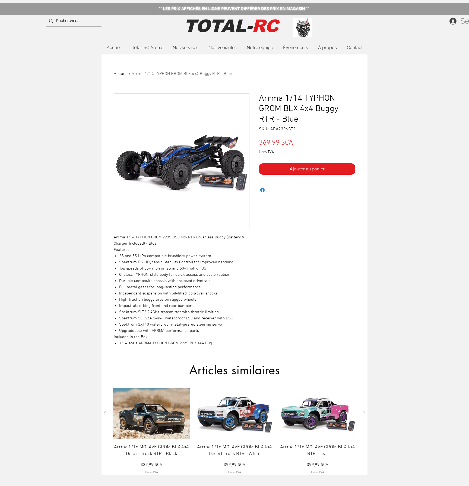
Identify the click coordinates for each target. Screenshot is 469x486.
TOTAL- (231, 25)
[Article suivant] (364, 413)
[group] (234, 431)
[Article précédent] (105, 413)
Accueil (121, 74)
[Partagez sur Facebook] (262, 190)
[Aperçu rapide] (151, 413)
